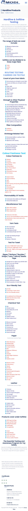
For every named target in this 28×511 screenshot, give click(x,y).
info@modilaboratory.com (12, 504)
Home (2, 12)
